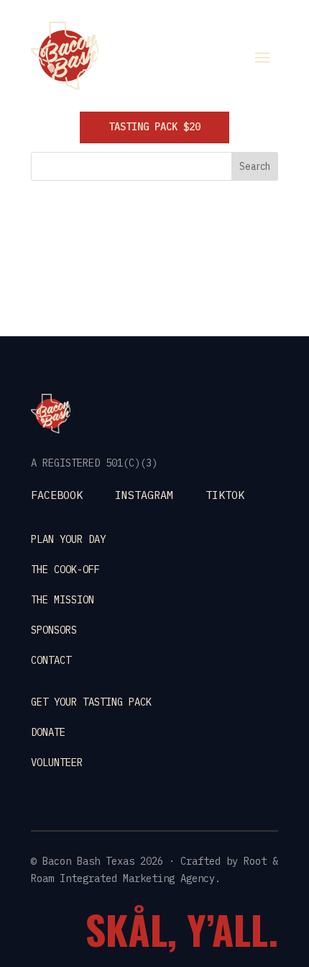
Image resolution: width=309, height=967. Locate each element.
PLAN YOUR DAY (68, 539)
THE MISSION (62, 599)
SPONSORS (54, 630)
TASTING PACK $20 (154, 126)
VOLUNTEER (57, 762)
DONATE (48, 732)
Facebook (57, 495)
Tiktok (225, 495)
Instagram (144, 495)
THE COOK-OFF (65, 569)
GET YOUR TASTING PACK (91, 702)
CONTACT (51, 660)
